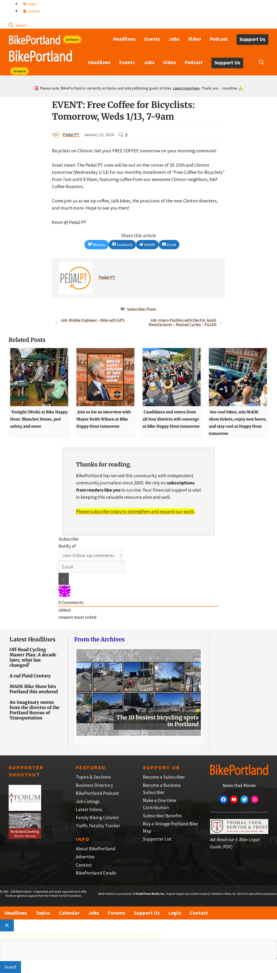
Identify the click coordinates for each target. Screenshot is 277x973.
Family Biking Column (97, 817)
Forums (116, 912)
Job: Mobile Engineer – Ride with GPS (92, 320)
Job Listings (88, 801)
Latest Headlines (32, 639)
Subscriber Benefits (162, 816)
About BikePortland (95, 849)
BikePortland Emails (96, 873)
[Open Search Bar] (17, 25)
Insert (10, 967)
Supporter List (157, 839)
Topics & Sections (93, 777)
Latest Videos (89, 809)
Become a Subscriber (164, 777)
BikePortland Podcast (97, 793)
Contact (33, 11)
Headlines (124, 39)
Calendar (69, 912)
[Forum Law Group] (25, 809)
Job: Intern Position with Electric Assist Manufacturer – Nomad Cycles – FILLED (182, 322)
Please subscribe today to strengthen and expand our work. (135, 511)
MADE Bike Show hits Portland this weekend (34, 689)
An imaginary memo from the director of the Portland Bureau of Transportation (35, 709)
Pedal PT (71, 134)
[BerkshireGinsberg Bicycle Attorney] (25, 837)
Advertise (85, 857)
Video (194, 39)
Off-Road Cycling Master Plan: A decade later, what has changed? (33, 657)
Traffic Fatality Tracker (98, 826)
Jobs (174, 39)
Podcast (219, 39)
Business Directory (94, 785)
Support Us (252, 39)
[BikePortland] (40, 57)
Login (31, 4)
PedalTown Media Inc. (150, 894)
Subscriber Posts (141, 308)
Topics (43, 912)
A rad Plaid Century (30, 675)
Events (152, 39)
